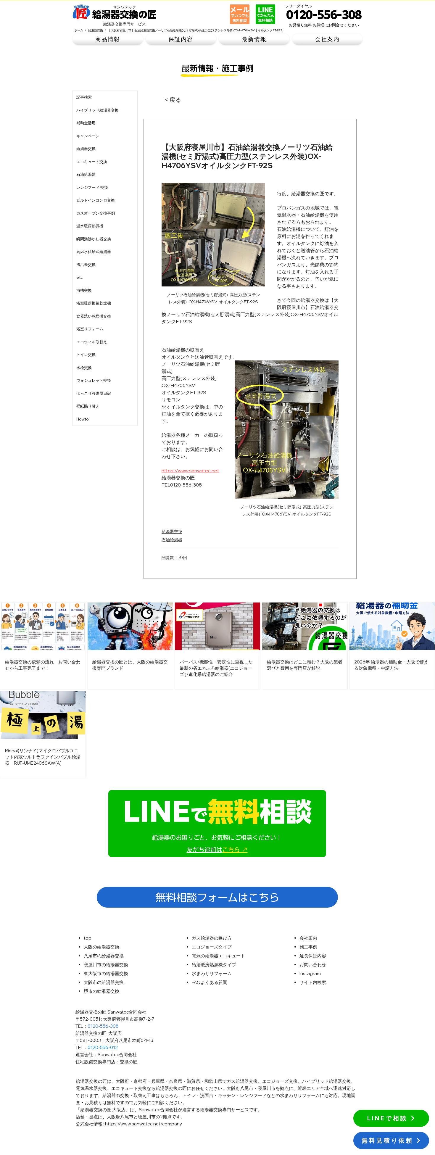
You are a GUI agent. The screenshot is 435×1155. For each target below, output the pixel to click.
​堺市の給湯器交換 (101, 991)
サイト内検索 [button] (312, 982)
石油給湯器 (172, 539)
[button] (107, 39)
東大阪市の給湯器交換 (106, 973)
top (87, 938)
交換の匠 (129, 1061)
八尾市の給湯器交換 (104, 956)
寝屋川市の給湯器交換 (106, 964)
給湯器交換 (172, 531)
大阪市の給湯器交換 (104, 982)
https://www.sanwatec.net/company (143, 1124)
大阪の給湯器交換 (101, 947)
